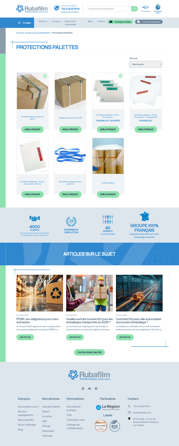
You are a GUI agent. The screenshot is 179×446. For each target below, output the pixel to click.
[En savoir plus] (83, 388)
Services (43, 21)
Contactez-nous (76, 419)
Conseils (56, 21)
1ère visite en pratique (74, 408)
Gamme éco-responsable (70, 22)
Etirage (46, 426)
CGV (69, 415)
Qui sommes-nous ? (28, 406)
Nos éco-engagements (25, 413)
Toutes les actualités (89, 352)
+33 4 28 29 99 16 (70, 8)
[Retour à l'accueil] (32, 8)
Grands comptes (51, 406)
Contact (101, 21)
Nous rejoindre (26, 419)
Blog (90, 21)
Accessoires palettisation (37, 32)
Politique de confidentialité (75, 426)
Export (46, 411)
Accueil (20, 32)
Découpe (47, 435)
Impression (48, 430)
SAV (44, 421)
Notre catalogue (27, 424)
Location (47, 416)
